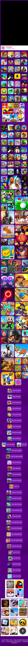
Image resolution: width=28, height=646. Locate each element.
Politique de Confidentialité (13, 641)
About (3, 641)
